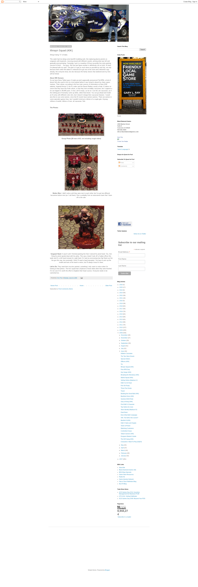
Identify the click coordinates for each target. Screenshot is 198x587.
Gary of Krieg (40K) (127, 401)
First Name (122, 259)
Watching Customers (127, 428)
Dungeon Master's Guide (128, 436)
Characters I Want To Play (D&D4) (131, 442)
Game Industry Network (126, 479)
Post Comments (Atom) (65, 289)
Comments (123, 166)
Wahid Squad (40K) (127, 377)
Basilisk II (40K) (125, 420)
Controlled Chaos (126, 431)
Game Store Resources (126, 474)
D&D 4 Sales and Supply (128, 423)
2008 (121, 333)
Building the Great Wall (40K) (130, 393)
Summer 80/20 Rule (127, 399)
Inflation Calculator (126, 353)
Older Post (108, 285)
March (123, 450)
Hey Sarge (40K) (126, 372)
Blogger (107, 570)
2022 (121, 295)
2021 (121, 298)
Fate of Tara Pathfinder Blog (127, 481)
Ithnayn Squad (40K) (127, 367)
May (122, 445)
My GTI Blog (123, 484)
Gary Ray (120, 137)
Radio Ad (122, 477)
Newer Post (54, 285)
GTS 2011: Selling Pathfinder (128, 496)
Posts (122, 162)
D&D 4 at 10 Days (126, 383)
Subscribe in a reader (124, 517)
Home (82, 285)
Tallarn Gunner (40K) (127, 434)
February (124, 453)
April (122, 448)
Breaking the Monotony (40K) (130, 375)
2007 (121, 459)
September (124, 343)
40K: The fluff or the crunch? (129, 418)
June (122, 351)
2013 (121, 319)
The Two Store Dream (127, 356)
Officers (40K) (125, 361)
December (124, 335)
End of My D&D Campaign (129, 415)
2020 (121, 301)
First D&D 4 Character (127, 404)
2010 (121, 327)
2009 (121, 330)
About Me (122, 467)
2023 (121, 293)
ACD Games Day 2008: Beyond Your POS (132, 498)
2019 (121, 303)
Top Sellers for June (127, 407)
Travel (123, 391)
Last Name (122, 266)
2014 (121, 317)
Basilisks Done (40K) (127, 396)
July (122, 348)
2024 (121, 290)
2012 (121, 322)
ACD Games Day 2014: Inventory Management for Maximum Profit (129, 493)
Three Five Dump (126, 388)
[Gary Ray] (118, 139)
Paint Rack (124, 412)
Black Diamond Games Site (127, 470)
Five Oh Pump (125, 385)
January (123, 456)
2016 (121, 311)
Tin (122, 364)
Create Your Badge (122, 141)
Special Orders (125, 359)
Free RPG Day (125, 369)
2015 (121, 314)
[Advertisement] (99, 546)
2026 (121, 284)
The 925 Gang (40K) (127, 439)
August (123, 346)
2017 (121, 309)
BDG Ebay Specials (125, 472)
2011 (121, 325)
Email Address (124, 252)
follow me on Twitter (140, 234)
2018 (121, 306)
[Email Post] (81, 278)
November (124, 338)
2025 (121, 287)
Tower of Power (125, 426)
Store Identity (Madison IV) (129, 409)
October (123, 340)
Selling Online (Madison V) (129, 380)
